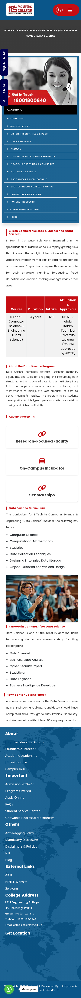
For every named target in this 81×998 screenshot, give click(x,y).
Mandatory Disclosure (21, 839)
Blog (8, 860)
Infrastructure (16, 762)
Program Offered (18, 791)
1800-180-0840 (27, 919)
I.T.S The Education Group (24, 742)
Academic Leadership (21, 755)
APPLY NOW (4, 93)
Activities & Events (22, 171)
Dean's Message (20, 141)
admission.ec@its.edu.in (27, 925)
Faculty (15, 149)
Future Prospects (22, 202)
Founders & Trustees (20, 749)
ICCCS (13, 217)
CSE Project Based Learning (28, 179)
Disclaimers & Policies (21, 846)
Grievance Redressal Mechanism (29, 817)
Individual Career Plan (25, 194)
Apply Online (14, 797)
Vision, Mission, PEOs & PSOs (28, 134)
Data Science (45, 35)
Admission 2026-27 (19, 784)
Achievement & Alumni (24, 209)
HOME (29, 35)
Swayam (11, 888)
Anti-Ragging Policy (19, 833)
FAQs (9, 804)
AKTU (9, 875)
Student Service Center (22, 811)
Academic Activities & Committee (31, 164)
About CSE (16, 119)
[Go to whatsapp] (9, 989)
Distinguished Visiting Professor (32, 156)
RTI (7, 853)
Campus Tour (15, 769)
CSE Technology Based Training (31, 187)
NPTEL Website (16, 882)
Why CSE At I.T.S (20, 126)
